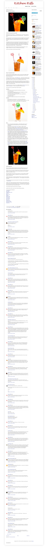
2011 (33, 111)
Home (6, 7)
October (34, 91)
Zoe (8, 236)
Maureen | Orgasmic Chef (11, 258)
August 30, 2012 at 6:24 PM (11, 351)
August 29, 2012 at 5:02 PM (11, 239)
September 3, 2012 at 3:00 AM (11, 505)
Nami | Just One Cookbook (11, 458)
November (34, 90)
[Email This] (17, 206)
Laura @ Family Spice (10, 335)
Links (13, 7)
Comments (34, 21)
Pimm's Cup (7, 199)
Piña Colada (7, 191)
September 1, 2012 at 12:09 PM (11, 500)
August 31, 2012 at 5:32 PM (11, 441)
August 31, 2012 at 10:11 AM (11, 413)
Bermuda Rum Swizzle (35, 94)
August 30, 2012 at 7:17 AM (11, 305)
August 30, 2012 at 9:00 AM (11, 317)
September (34, 92)
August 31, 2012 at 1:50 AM (11, 382)
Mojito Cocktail (8, 196)
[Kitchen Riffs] (34, 17)
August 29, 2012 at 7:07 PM (11, 265)
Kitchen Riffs (9, 215)
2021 (33, 79)
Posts (33, 20)
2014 (33, 86)
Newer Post (7, 535)
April (33, 107)
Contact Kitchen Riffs (34, 117)
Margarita (7, 195)
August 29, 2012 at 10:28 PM (11, 282)
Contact (16, 7)
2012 (33, 88)
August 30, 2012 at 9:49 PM (11, 356)
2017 (33, 83)
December (34, 89)
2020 (33, 80)
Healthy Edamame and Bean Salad (37, 97)
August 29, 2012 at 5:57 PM (11, 244)
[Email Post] (15, 206)
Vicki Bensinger (10, 464)
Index (11, 7)
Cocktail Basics (8, 190)
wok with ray (9, 430)
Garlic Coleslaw (35, 95)
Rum (19, 207)
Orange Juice (14, 207)
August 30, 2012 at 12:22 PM (11, 333)
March (34, 108)
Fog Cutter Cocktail (8, 201)
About (9, 7)
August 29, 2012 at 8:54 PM (11, 270)
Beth (8, 296)
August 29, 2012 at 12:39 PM (11, 219)
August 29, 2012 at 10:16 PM (11, 275)
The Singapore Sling (35, 98)
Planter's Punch (8, 194)
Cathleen (9, 372)
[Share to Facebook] (19, 206)
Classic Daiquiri (8, 198)
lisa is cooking (10, 491)
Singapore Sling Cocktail (9, 192)
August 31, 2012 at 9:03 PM (11, 448)
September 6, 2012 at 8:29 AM (11, 532)
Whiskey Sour (18, 77)
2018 (33, 82)
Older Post (28, 535)
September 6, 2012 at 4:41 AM (11, 526)
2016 (33, 84)
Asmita (9, 411)
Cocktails (9, 207)
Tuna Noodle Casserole (38, 35)
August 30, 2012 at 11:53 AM (11, 324)
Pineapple (17, 207)
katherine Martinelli (10, 523)
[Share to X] (18, 206)
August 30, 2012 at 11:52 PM (11, 376)
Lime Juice (12, 207)
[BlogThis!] (17, 206)
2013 (33, 87)
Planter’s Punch (16, 126)
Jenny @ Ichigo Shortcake (11, 469)
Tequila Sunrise (8, 200)
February (34, 109)
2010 (33, 112)
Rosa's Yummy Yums (10, 384)
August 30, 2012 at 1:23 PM (11, 339)
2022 (33, 78)
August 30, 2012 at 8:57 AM (11, 311)
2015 (33, 85)
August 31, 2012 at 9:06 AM (11, 409)
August (34, 93)
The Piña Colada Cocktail (36, 96)
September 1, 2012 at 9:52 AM (11, 494)
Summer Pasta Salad (35, 99)
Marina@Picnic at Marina (11, 319)
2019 (33, 81)
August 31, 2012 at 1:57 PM (11, 428)
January (34, 110)
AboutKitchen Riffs (34, 115)
